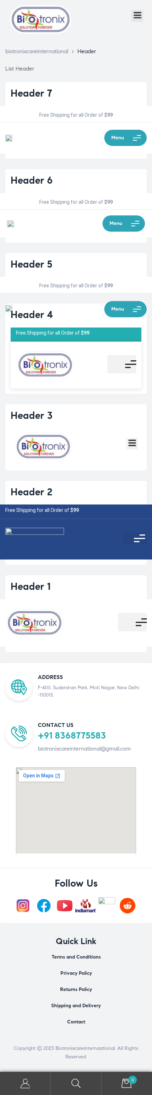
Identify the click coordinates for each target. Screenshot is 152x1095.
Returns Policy (76, 989)
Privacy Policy (76, 973)
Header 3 (32, 415)
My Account (25, 1083)
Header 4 (32, 314)
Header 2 (31, 492)
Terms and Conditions (76, 957)
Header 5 (31, 264)
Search (76, 1083)
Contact (76, 1022)
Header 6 (32, 180)
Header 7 (31, 93)
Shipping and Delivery (76, 1006)
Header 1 (31, 586)
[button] (137, 16)
